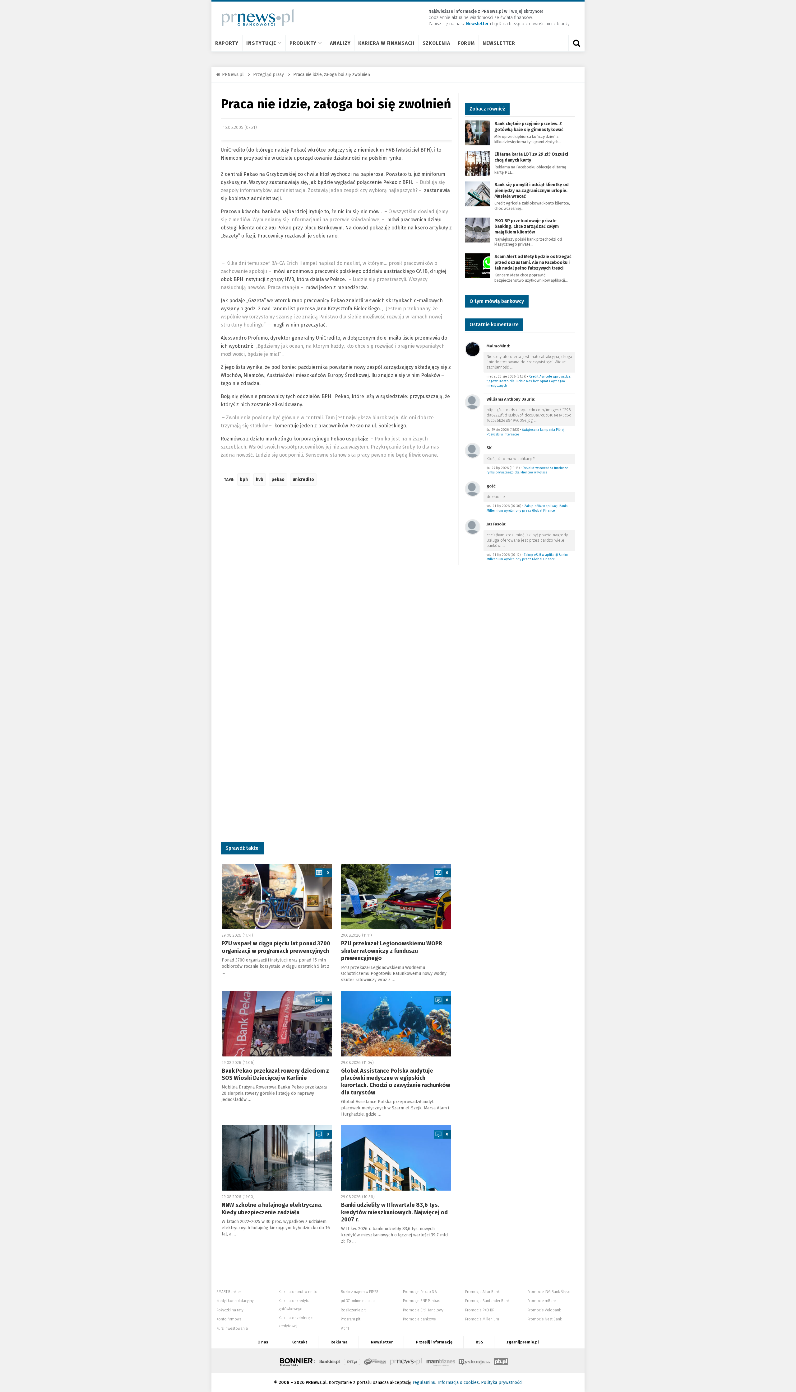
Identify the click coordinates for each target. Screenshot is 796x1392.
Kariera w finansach (386, 43)
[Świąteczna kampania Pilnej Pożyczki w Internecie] (472, 402)
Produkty (303, 43)
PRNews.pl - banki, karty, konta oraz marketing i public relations (406, 1361)
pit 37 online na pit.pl (358, 1301)
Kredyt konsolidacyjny (235, 1301)
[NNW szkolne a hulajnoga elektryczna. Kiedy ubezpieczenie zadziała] (277, 1158)
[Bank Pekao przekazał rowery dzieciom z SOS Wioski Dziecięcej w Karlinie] (277, 1023)
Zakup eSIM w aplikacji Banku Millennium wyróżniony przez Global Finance (527, 508)
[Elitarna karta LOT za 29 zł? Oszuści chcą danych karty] (477, 163)
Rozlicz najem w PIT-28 (359, 1292)
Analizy (340, 43)
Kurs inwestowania (232, 1328)
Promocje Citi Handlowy (423, 1310)
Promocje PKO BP (479, 1310)
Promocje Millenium (482, 1319)
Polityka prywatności (501, 1382)
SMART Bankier (228, 1292)
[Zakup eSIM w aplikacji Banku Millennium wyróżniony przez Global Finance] (472, 488)
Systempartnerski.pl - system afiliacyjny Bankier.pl (375, 1361)
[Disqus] (336, 583)
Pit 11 (345, 1328)
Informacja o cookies (458, 1382)
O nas (262, 1342)
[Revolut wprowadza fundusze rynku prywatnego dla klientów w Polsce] (472, 450)
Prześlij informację (434, 1342)
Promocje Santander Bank (487, 1301)
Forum (466, 43)
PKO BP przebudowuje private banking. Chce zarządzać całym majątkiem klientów (526, 226)
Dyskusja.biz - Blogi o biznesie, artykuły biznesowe (474, 1361)
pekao (278, 479)
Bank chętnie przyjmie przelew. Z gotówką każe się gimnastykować (528, 126)
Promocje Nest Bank (544, 1319)
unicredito (303, 479)
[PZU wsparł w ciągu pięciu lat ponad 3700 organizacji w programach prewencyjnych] (277, 896)
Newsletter (499, 43)
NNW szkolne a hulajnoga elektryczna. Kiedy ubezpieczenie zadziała (272, 1209)
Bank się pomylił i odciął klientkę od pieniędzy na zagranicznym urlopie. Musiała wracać (531, 190)
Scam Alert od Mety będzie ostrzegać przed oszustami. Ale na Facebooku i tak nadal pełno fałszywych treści (533, 262)
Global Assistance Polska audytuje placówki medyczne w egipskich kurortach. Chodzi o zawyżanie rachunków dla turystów (395, 1081)
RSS (479, 1342)
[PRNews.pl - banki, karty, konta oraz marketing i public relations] (255, 18)
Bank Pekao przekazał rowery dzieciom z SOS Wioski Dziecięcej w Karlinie (275, 1074)
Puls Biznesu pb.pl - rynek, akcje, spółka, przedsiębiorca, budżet (501, 1361)
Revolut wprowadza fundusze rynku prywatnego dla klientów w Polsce (527, 470)
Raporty (226, 43)
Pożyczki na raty (229, 1310)
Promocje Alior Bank (482, 1292)
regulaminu (424, 1382)
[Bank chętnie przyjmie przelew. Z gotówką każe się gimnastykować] (477, 133)
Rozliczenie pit (353, 1310)
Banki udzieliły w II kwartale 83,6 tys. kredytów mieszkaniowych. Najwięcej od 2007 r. (394, 1212)
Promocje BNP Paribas (421, 1301)
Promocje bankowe (419, 1319)
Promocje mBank (542, 1301)
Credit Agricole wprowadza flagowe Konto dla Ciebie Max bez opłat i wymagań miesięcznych (529, 381)
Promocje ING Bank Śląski (548, 1292)
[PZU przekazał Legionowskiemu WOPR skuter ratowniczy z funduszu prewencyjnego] (396, 896)
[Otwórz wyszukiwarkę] (576, 43)
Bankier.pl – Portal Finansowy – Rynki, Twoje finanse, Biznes (329, 1361)
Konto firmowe (229, 1319)
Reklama (339, 1342)
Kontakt (299, 1342)
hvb (259, 479)
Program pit (350, 1319)
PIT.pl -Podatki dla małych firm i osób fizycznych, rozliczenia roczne (352, 1361)
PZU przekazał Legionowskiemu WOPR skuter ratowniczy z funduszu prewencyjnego (391, 951)
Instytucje (261, 43)
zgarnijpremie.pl (523, 1342)
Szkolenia (436, 43)
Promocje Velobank (544, 1310)
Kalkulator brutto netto (298, 1292)
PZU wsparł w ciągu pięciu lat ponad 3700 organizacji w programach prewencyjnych (276, 947)
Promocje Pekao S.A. (420, 1292)
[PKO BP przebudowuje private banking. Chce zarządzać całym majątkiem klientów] (477, 230)
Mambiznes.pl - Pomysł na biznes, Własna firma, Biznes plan (440, 1361)
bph (244, 479)
